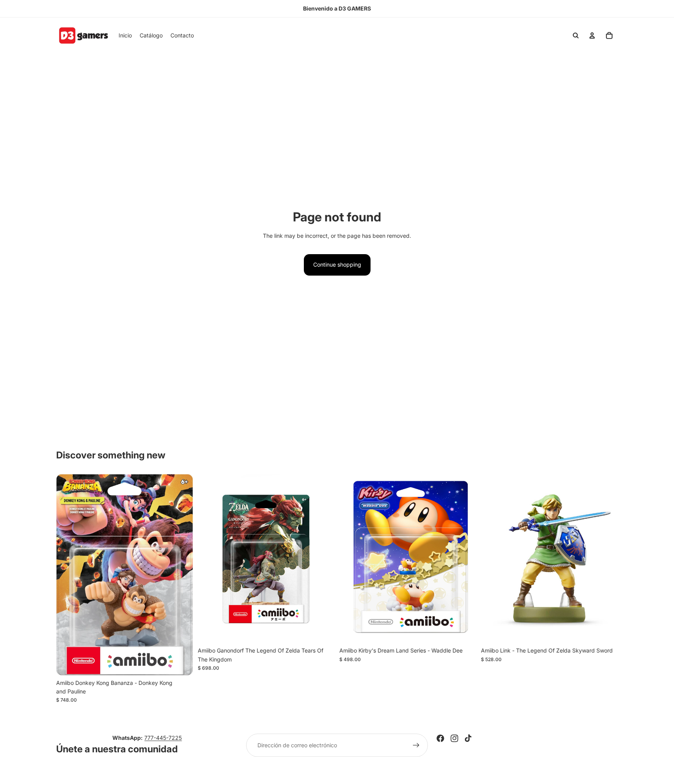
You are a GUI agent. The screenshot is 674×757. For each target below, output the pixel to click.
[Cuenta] (592, 35)
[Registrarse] (416, 745)
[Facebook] (440, 738)
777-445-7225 (163, 737)
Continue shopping (337, 264)
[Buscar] (575, 35)
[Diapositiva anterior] (68, 574)
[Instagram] (454, 738)
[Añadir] (181, 663)
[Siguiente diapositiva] (181, 574)
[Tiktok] (468, 738)
